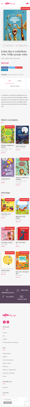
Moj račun (5, 387)
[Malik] (10, 3)
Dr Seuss (3, 180)
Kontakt (5, 339)
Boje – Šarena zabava (20, 242)
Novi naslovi (19, 74)
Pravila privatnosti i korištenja (10, 342)
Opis (9, 80)
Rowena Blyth (4, 216)
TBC (17, 244)
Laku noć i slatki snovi (21, 146)
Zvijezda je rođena (5, 270)
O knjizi (19, 80)
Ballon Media (19, 220)
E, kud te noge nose (5, 179)
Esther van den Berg (20, 148)
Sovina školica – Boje (5, 214)
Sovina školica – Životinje (6, 242)
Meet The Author (15, 86)
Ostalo (4, 376)
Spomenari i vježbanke (8, 373)
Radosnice (5, 366)
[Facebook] (4, 322)
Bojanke (5, 356)
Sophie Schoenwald (14, 58)
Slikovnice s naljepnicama (9, 369)
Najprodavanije (11, 74)
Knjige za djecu (7, 363)
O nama (5, 332)
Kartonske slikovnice (8, 360)
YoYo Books (3, 272)
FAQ (4, 336)
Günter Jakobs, (5, 58)
